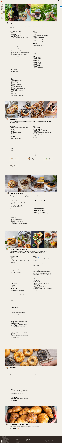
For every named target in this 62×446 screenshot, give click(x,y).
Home (7, 434)
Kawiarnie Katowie (18, 442)
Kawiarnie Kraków (18, 441)
